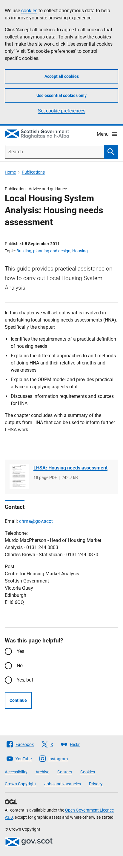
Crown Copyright (20, 783)
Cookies (87, 772)
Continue (18, 700)
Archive (42, 772)
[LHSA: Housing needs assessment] (19, 476)
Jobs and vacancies (62, 783)
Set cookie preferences (61, 111)
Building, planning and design (43, 250)
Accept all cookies (61, 76)
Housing (80, 250)
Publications (33, 172)
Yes (20, 651)
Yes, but (25, 680)
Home (10, 172)
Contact (64, 772)
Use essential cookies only (61, 95)
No (20, 665)
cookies (29, 10)
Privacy (96, 783)
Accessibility (16, 772)
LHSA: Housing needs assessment (70, 468)
